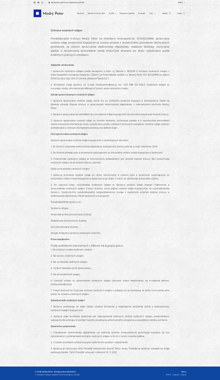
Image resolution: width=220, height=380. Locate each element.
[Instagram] (42, 2)
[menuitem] (81, 13)
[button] (166, 13)
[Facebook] (34, 2)
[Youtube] (38, 2)
